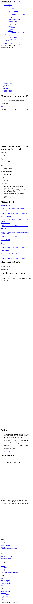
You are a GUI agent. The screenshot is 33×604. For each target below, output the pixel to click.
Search (10, 36)
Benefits (3, 578)
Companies (11, 9)
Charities (11, 8)
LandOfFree (8, 5)
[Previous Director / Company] (1, 459)
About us (3, 593)
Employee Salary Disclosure (16, 14)
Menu (6, 34)
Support (3, 599)
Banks (10, 26)
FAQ (2, 585)
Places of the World (14, 19)
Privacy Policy (12, 39)
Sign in (6, 40)
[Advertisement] (16, 65)
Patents (10, 13)
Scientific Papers (13, 21)
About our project (6, 591)
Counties (11, 29)
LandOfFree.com (6, 583)
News (2, 597)
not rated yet (11, 110)
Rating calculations (6, 580)
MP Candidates (13, 11)
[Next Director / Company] (2, 459)
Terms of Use (12, 37)
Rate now (3, 106)
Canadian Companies (7, 582)
